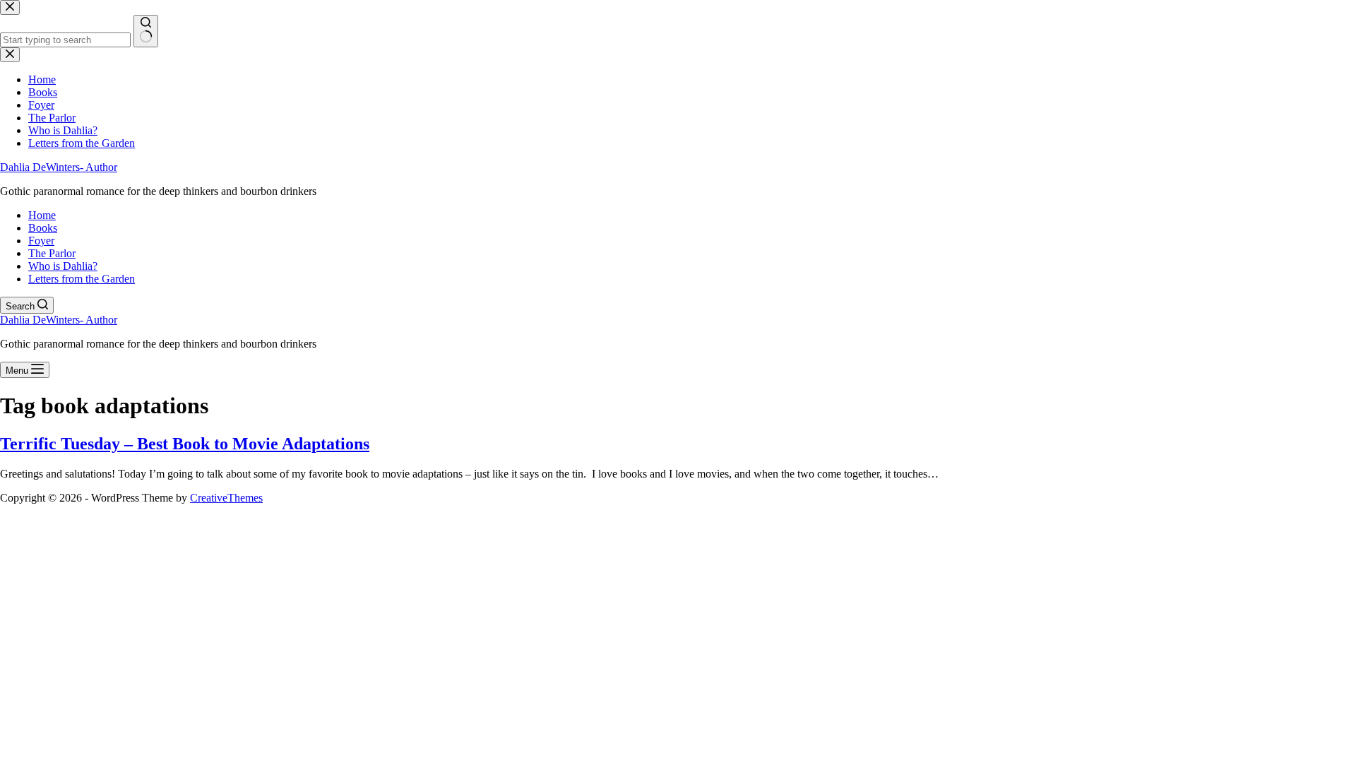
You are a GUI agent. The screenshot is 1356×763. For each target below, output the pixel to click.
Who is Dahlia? (62, 266)
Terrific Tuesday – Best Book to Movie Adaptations (184, 443)
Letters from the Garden (81, 279)
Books (42, 228)
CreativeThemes (226, 498)
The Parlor (52, 253)
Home (42, 215)
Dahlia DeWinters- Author (58, 167)
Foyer (41, 241)
